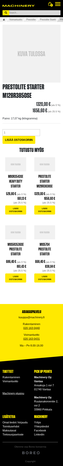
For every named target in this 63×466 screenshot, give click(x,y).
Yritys (37, 422)
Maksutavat (9, 430)
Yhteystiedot (41, 426)
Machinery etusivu (13, 393)
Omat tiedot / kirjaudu (15, 422)
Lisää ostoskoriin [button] (15, 209)
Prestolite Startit (48, 19)
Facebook (40, 430)
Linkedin (39, 434)
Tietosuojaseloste (13, 434)
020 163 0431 (31, 338)
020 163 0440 (31, 328)
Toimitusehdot (11, 426)
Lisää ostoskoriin (19, 139)
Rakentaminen (11, 377)
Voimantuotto (15, 19)
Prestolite (31, 19)
